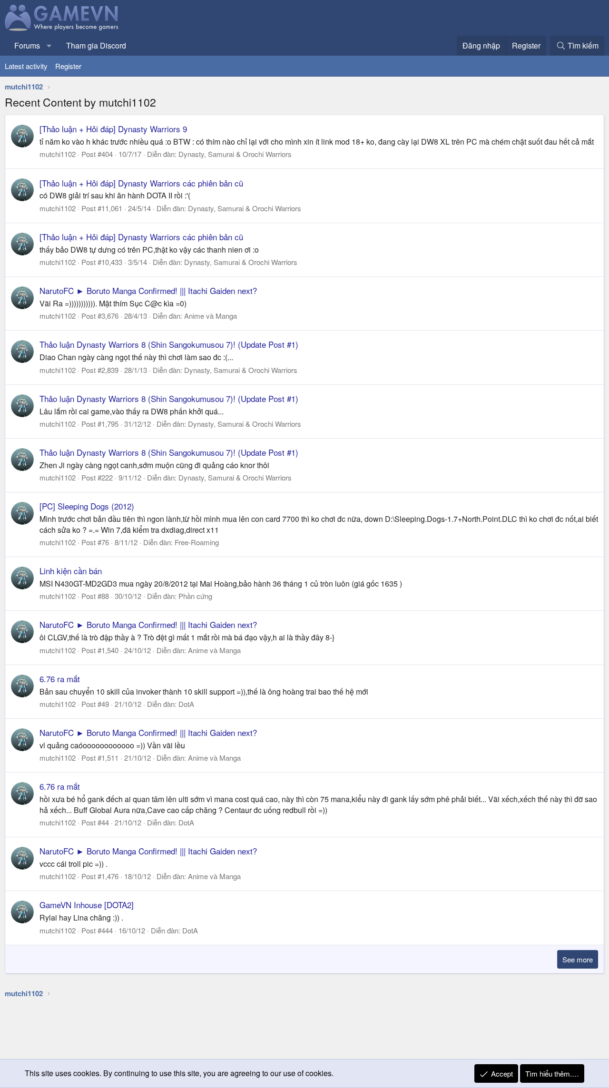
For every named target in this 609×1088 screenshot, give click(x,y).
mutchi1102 (57, 154)
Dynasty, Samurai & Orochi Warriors (235, 154)
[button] (49, 46)
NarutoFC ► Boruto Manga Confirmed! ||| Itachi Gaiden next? (148, 290)
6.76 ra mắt (59, 679)
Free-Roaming (197, 542)
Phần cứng (195, 596)
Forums (27, 45)
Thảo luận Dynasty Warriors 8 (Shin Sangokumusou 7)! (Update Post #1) (168, 344)
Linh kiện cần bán (70, 571)
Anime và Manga (210, 316)
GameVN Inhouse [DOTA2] (86, 905)
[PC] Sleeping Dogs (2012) (86, 506)
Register (68, 66)
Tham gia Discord (96, 45)
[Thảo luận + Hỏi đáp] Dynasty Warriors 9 (113, 129)
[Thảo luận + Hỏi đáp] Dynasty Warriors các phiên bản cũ (141, 183)
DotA (186, 704)
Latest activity (26, 66)
